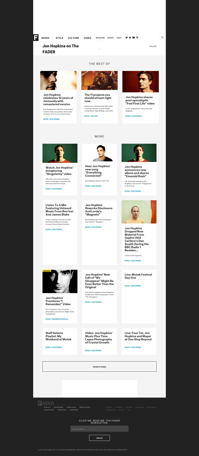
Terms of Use (71, 407)
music (46, 119)
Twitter (127, 37)
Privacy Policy (84, 407)
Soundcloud (110, 410)
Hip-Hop (94, 115)
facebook (130, 37)
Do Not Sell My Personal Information (109, 450)
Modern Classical (60, 318)
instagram (137, 37)
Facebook (119, 407)
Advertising (58, 407)
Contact (47, 407)
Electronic (55, 119)
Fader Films (74, 410)
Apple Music (151, 407)
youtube (133, 37)
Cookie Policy (49, 410)
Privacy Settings (84, 450)
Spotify (121, 410)
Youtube (129, 407)
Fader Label (62, 410)
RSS (129, 410)
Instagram (140, 407)
